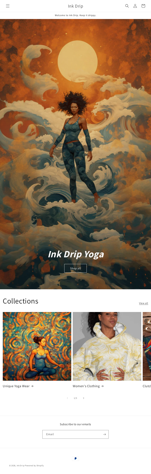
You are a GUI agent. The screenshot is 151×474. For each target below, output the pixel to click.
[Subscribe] (104, 434)
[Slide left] (67, 398)
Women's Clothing (86, 386)
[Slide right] (84, 398)
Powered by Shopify (34, 465)
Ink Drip (20, 465)
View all (143, 303)
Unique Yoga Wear (16, 386)
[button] (8, 6)
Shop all (75, 268)
